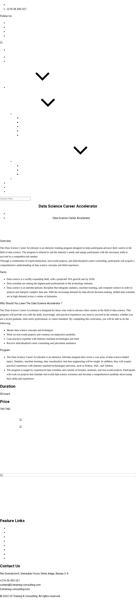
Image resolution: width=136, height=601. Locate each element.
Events (11, 187)
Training (18, 113)
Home (10, 56)
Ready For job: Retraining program (34, 161)
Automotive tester (31, 165)
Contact (12, 191)
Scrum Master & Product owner (39, 117)
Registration (14, 182)
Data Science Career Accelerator (40, 135)
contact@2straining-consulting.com (27, 4)
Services (12, 87)
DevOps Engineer (30, 126)
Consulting (20, 178)
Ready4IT (25, 174)
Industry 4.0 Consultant (34, 170)
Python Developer (30, 122)
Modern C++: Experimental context (41, 130)
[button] (4, 416)
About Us (12, 61)
